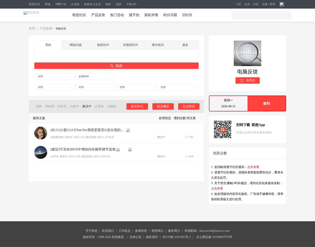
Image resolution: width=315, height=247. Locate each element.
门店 (238, 4)
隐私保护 (152, 237)
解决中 (87, 106)
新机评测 (151, 15)
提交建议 (163, 106)
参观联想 (141, 230)
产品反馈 (98, 15)
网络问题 (76, 45)
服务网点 (174, 230)
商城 (47, 4)
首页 (32, 28)
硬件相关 (158, 45)
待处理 (49, 106)
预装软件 (103, 45)
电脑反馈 (61, 28)
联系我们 (108, 230)
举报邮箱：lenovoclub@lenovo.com (207, 230)
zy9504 (54, 156)
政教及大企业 (92, 4)
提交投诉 (189, 106)
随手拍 (134, 15)
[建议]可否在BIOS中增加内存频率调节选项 (83, 149)
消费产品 (60, 4)
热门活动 (117, 15)
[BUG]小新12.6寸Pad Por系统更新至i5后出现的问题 (88, 130)
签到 (266, 103)
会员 (247, 4)
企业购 (75, 4)
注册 (264, 4)
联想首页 (34, 4)
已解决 (111, 106)
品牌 (118, 4)
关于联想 (92, 230)
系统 (48, 45)
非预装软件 (130, 45)
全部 (40, 76)
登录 (272, 4)
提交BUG (137, 106)
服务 (108, 4)
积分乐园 (170, 15)
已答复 (99, 106)
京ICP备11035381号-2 (176, 237)
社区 (256, 4)
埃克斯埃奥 (57, 137)
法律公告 (135, 237)
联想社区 (79, 15)
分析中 (74, 106)
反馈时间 (84, 76)
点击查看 (253, 167)
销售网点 (158, 230)
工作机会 (124, 230)
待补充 (62, 106)
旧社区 (187, 15)
